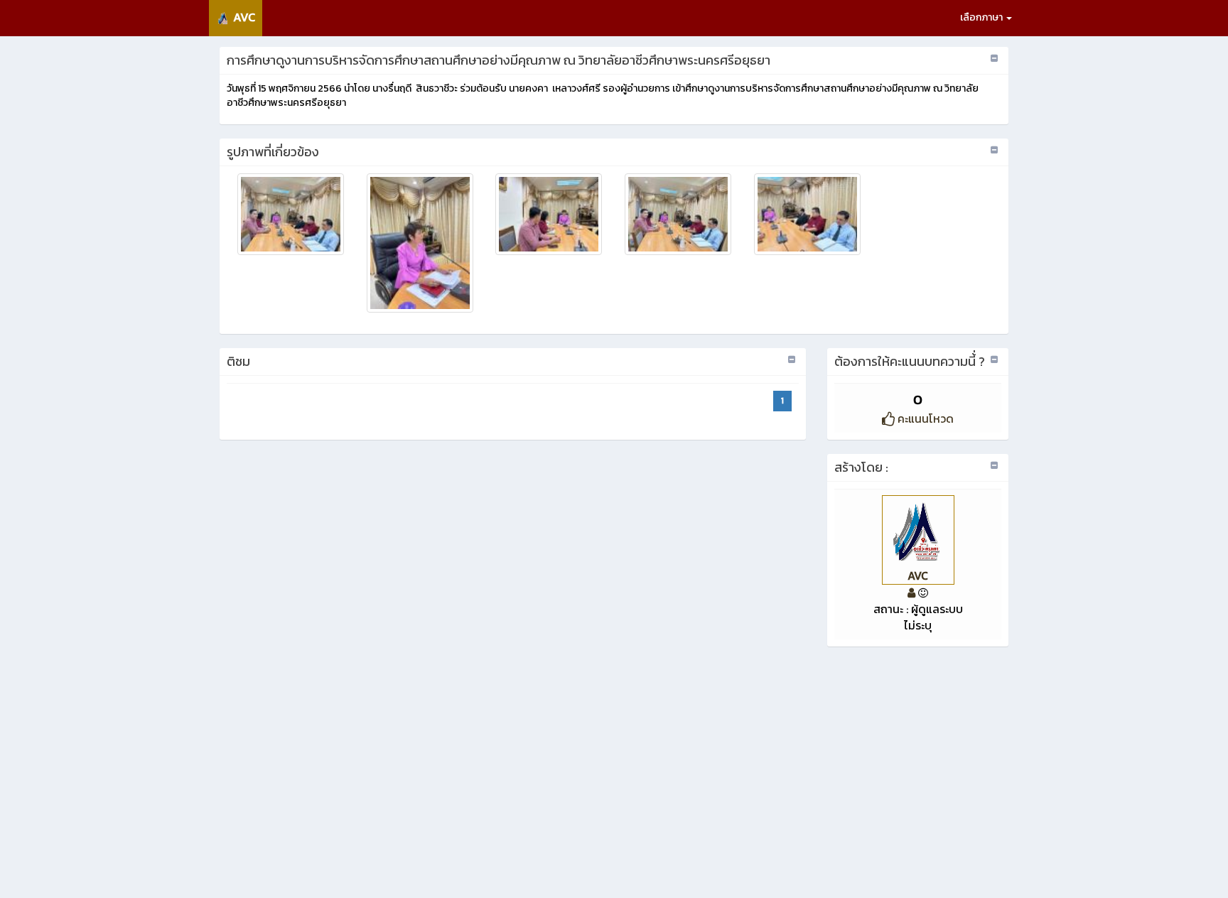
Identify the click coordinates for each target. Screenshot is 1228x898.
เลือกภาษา (982, 17)
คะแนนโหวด (924, 418)
